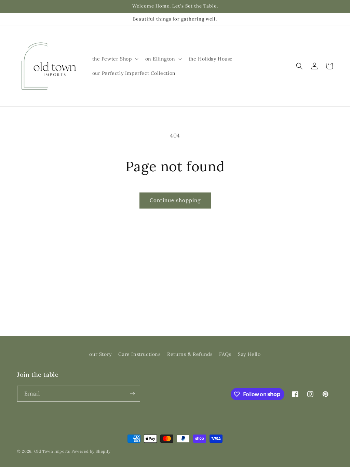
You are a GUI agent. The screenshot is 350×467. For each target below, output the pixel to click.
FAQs (225, 354)
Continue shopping (175, 200)
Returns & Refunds (189, 354)
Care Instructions (139, 354)
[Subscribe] (132, 394)
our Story (100, 354)
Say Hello (249, 354)
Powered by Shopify (91, 451)
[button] (114, 59)
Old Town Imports (52, 451)
